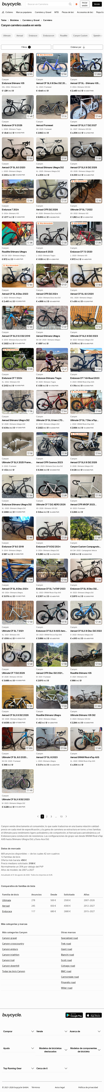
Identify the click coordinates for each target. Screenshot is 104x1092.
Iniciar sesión (84, 4)
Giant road (66, 949)
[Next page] (66, 816)
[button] (8, 91)
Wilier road (66, 987)
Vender (97, 4)
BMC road (66, 971)
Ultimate (6, 900)
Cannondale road (70, 976)
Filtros (26, 47)
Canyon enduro (10, 949)
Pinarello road (68, 982)
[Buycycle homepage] (11, 4)
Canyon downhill (10, 965)
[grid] (45, 55)
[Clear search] (70, 4)
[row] (45, 55)
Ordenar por (76, 47)
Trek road (66, 943)
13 (61, 816)
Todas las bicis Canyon (13, 971)
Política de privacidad (88, 1087)
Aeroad (6, 905)
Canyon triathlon (10, 954)
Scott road (66, 960)
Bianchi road (67, 954)
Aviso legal (60, 1087)
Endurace (7, 911)
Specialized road (69, 938)
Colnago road (68, 965)
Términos (36, 1087)
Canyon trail (8, 960)
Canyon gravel (9, 938)
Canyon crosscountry (13, 943)
